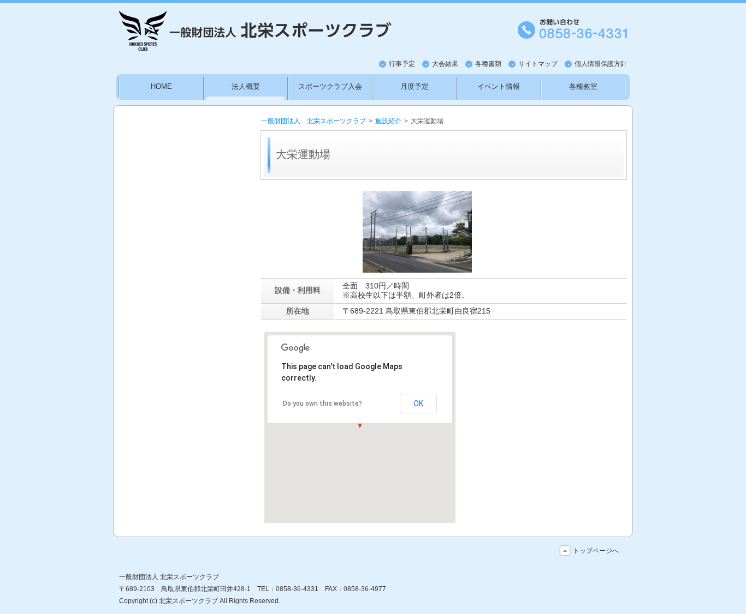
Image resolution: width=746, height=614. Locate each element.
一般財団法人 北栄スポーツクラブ (313, 121)
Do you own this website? (322, 403)
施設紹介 (388, 121)
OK (418, 403)
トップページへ (596, 551)
